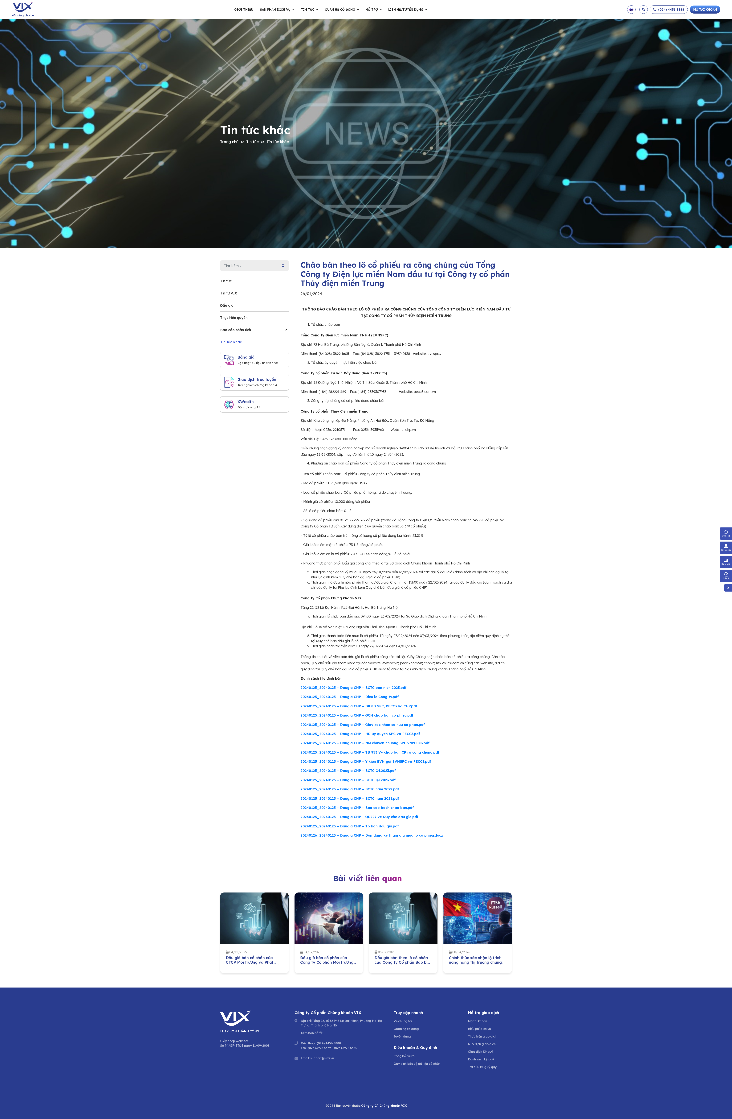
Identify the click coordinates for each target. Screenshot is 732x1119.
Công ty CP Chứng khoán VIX (384, 1106)
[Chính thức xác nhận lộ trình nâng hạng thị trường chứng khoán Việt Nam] (403, 918)
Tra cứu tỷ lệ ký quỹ (482, 1067)
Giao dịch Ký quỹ (480, 1052)
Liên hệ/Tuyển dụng (405, 9)
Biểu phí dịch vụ (479, 1029)
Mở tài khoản (477, 1021)
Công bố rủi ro (404, 1056)
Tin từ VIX (228, 293)
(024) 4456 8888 (329, 1043)
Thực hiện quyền (233, 317)
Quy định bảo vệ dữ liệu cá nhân (417, 1064)
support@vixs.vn (322, 1058)
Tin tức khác (277, 141)
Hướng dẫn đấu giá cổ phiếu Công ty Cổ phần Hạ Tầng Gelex (475, 962)
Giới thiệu (243, 9)
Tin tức (307, 9)
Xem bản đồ (309, 1033)
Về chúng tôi (403, 1021)
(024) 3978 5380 (345, 1048)
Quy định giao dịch (482, 1044)
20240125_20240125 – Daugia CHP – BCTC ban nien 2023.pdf (353, 687)
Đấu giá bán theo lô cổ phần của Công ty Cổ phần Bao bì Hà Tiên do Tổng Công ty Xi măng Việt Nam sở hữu (327, 964)
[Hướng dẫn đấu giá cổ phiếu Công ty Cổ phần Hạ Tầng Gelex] (477, 918)
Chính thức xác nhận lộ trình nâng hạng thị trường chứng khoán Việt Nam (401, 962)
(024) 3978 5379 (319, 1048)
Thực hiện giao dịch (482, 1036)
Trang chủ (229, 141)
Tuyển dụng (402, 1036)
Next (515, 934)
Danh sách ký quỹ (481, 1059)
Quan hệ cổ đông (340, 9)
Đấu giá (227, 305)
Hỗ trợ (372, 9)
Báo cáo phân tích (235, 330)
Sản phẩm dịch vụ (275, 9)
